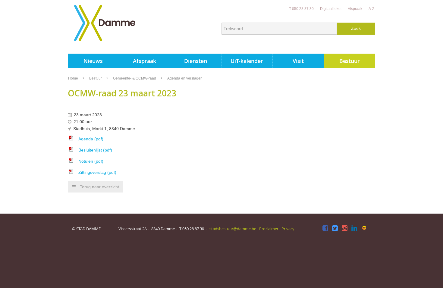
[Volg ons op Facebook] (325, 228)
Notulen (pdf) (90, 161)
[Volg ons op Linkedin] (354, 228)
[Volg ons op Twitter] (335, 228)
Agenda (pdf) (90, 138)
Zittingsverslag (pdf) (97, 172)
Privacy (287, 228)
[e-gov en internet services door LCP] (364, 227)
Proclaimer (268, 228)
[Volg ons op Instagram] (344, 228)
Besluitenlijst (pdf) (95, 150)
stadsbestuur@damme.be (232, 228)
